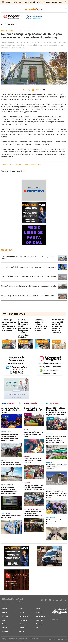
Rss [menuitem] (37, 628)
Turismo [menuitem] (21, 612)
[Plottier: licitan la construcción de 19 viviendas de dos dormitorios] (56, 472)
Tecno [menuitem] (60, 2)
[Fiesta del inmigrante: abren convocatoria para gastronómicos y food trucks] (34, 519)
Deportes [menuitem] (54, 2)
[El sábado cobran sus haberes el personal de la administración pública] (42, 340)
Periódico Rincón (6, 431)
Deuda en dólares (7, 31)
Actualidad (7, 341)
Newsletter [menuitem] (40, 624)
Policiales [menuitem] (46, 2)
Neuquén (19, 164)
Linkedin (50, 601)
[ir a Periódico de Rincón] (7, 403)
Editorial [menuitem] (21, 624)
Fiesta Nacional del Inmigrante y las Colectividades (34, 509)
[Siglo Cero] (66, 639)
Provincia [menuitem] (28, 2)
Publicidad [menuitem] (39, 620)
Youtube (57, 601)
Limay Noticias (50, 517)
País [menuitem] (34, 2)
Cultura (26, 429)
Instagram (46, 601)
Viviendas (49, 462)
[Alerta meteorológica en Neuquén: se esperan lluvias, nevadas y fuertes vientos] (62, 255)
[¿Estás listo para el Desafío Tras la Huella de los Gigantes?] (11, 468)
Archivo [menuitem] (9, 2)
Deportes (6, 416)
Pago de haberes (42, 341)
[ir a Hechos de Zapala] (30, 403)
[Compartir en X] (28, 89)
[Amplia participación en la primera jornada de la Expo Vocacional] (34, 466)
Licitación (27, 482)
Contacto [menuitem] (39, 612)
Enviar (43, 89)
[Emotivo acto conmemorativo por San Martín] (11, 521)
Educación (56, 341)
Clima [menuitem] (38, 608)
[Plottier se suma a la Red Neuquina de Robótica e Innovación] (56, 527)
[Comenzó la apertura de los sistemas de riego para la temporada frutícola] (62, 283)
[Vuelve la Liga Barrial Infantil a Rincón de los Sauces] (11, 415)
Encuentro (49, 434)
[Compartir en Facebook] (24, 89)
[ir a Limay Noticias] (53, 403)
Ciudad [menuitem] (15, 2)
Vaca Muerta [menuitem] (23, 620)
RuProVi (50, 419)
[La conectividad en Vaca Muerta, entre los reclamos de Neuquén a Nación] (62, 274)
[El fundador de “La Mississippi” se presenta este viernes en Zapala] (34, 439)
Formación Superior (7, 484)
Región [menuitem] (21, 2)
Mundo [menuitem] (39, 2)
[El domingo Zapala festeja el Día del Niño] (34, 413)
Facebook (42, 601)
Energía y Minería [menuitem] (24, 616)
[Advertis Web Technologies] (62, 639)
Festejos (28, 414)
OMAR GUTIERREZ (36, 164)
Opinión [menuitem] (21, 628)
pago (26, 164)
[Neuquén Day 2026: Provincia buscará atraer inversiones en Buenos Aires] (62, 293)
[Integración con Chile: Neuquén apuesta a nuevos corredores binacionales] (62, 264)
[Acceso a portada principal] (34, 9)
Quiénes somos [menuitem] (41, 616)
